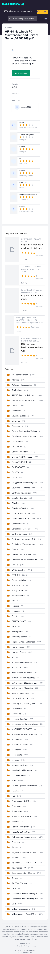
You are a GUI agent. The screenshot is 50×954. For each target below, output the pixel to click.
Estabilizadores (18, 595)
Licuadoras (16, 713)
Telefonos (16, 857)
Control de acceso (19, 534)
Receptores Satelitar (21, 832)
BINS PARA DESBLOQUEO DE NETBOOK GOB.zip (31, 339)
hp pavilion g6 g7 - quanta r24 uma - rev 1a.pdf (31, 291)
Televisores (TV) (19, 868)
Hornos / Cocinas (19, 652)
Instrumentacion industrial (23, 677)
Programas (16, 806)
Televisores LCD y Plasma (23, 873)
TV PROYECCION (19, 883)
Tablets (15, 847)
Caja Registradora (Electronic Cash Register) (25, 436)
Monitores (16, 749)
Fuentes (15, 616)
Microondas (17, 739)
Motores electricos (20, 765)
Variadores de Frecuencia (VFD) (25, 893)
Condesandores (18, 523)
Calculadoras (17, 441)
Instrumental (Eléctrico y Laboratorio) (25, 683)
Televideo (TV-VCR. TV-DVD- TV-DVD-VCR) (25, 862)
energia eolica (18, 585)
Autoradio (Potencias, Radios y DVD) (24, 400)
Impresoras (17, 667)
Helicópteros (17, 631)
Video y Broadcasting (21, 909)
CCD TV (15, 472)
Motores (15, 760)
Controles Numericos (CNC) (24, 539)
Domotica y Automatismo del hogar (25, 559)
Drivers (15, 564)
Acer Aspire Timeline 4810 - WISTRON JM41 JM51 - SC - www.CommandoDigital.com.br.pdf (29, 320)
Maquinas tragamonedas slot (24, 734)
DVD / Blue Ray (18, 570)
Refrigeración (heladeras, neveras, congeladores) (24, 837)
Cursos (15, 549)
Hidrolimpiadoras (19, 636)
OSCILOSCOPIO (19, 775)
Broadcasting (17, 426)
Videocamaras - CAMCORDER (24, 914)
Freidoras (16, 611)
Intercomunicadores (20, 693)
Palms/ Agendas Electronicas (24, 785)
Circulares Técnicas (20, 508)
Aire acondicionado (20, 374)
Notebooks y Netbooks (22, 770)
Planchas (16, 790)
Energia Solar (17, 590)
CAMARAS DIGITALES (22, 457)
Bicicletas (16, 421)
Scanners (16, 842)
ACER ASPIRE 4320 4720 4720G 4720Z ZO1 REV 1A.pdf (31, 269)
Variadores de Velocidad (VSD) (25, 898)
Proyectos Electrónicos (22, 816)
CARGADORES (18, 467)
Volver (9, 27)
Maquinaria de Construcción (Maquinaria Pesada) (25, 724)
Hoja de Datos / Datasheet (23, 642)
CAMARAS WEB (19, 462)
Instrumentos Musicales (22, 688)
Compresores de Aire (21, 513)
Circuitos (16, 503)
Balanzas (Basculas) (20, 416)
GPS (14, 626)
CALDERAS (17, 446)
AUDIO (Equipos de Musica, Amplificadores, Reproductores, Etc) (24, 395)
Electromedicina (19, 580)
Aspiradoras (17, 390)
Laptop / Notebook (20, 698)
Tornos (15, 878)
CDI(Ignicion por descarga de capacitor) (25, 482)
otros (14, 780)
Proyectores (17, 811)
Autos (14, 405)
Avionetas (16, 410)
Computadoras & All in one (23, 518)
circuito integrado (19, 498)
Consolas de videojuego (22, 529)
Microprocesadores (20, 744)
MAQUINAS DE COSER (22, 729)
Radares (15, 821)
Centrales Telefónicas (21, 493)
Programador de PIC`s (21, 801)
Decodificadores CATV (21, 554)
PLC (13, 796)
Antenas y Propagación (22, 385)
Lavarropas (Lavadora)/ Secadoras (24, 703)
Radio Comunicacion (20, 826)
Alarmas (15, 380)
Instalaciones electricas (22, 672)
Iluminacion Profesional (22, 662)
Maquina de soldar (20, 719)
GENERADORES (19, 621)
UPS (14, 888)
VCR (14, 904)
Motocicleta (17, 755)
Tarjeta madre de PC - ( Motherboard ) (25, 852)
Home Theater (18, 647)
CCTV (14, 477)
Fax (13, 600)
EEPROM (16, 575)
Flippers (15, 606)
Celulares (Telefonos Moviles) (24, 487)
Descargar (22, 73)
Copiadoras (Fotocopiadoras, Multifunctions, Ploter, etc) (24, 544)
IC (13, 657)
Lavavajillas (17, 708)
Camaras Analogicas (20, 451)
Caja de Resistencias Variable (24, 431)
